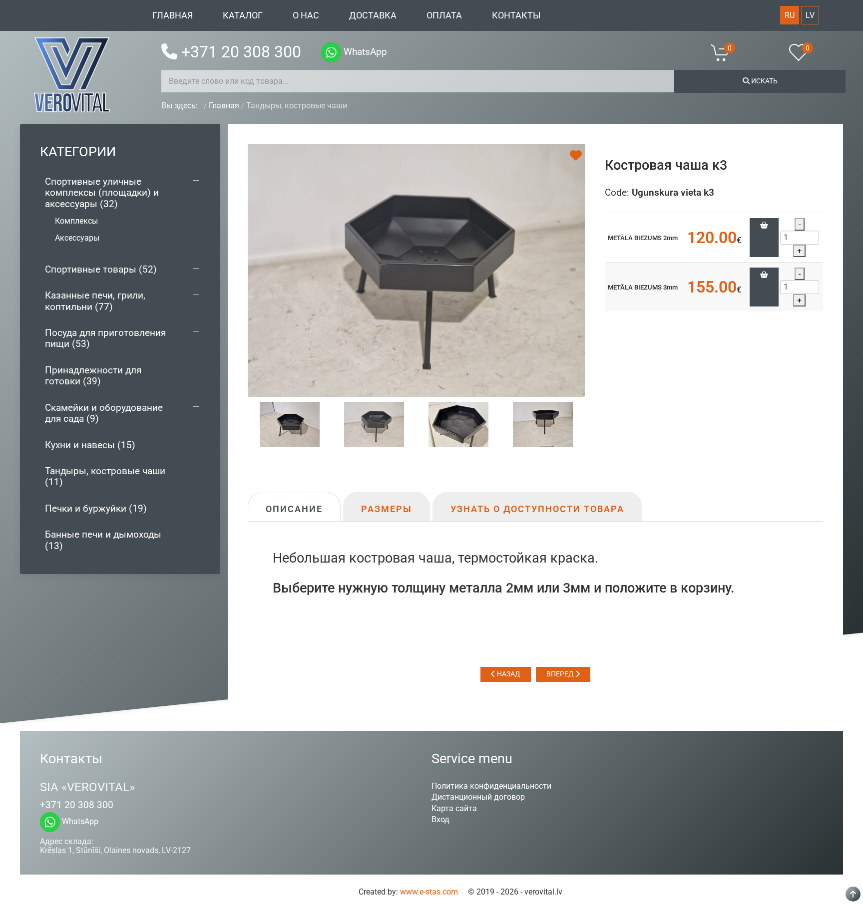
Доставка (373, 15)
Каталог (243, 15)
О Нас (306, 15)
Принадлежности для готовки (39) (93, 375)
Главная (172, 15)
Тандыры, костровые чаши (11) (105, 476)
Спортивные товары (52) (101, 269)
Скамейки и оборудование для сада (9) (104, 413)
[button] (726, 52)
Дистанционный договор (478, 797)
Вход (440, 819)
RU (790, 15)
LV (810, 15)
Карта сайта (454, 808)
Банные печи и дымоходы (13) (103, 540)
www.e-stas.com (429, 892)
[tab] (290, 423)
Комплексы (76, 221)
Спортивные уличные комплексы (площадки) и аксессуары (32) (102, 193)
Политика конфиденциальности (491, 786)
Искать (764, 81)
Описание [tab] (294, 509)
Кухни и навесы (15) (90, 445)
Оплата (444, 15)
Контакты (516, 15)
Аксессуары (77, 238)
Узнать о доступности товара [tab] (537, 509)
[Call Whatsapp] (331, 52)
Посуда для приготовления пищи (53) (105, 338)
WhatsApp (364, 51)
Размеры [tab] (386, 509)
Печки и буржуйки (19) (96, 508)
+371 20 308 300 (241, 51)
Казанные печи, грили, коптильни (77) (95, 301)
